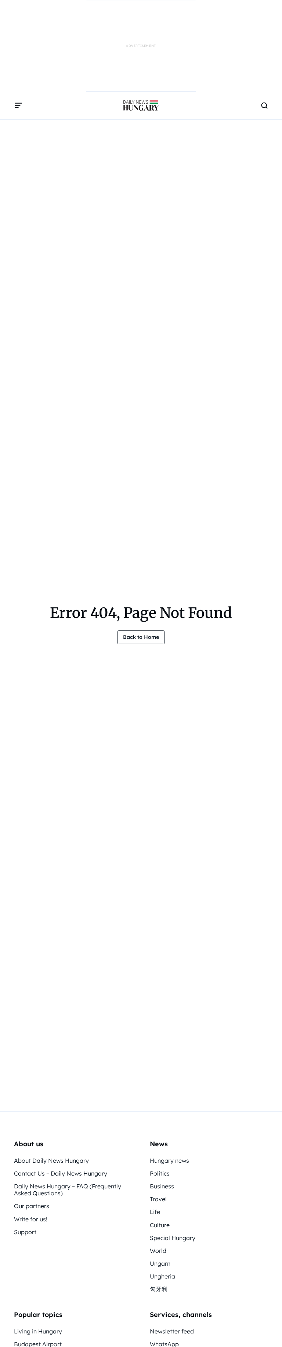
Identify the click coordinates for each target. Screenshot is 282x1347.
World (158, 1250)
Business (162, 1186)
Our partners (31, 1206)
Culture (160, 1225)
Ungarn (160, 1263)
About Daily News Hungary (51, 1160)
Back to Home (141, 637)
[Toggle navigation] (18, 105)
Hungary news (169, 1160)
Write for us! (30, 1219)
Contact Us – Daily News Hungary (60, 1173)
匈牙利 (158, 1289)
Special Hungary (172, 1237)
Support (25, 1232)
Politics (160, 1173)
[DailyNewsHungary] (141, 105)
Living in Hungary (38, 1331)
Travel (158, 1199)
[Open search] (264, 105)
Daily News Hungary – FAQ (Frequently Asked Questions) (67, 1190)
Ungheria (162, 1276)
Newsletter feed (172, 1331)
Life (155, 1211)
